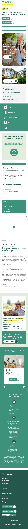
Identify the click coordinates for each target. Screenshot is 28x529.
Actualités (4, 488)
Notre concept (5, 478)
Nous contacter (6, 18)
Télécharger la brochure (8, 506)
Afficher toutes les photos (9, 81)
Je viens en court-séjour (9, 341)
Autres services (6, 211)
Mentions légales (14, 520)
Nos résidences (5, 480)
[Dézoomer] (26, 219)
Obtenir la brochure (7, 22)
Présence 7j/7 (6, 209)
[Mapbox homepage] (3, 240)
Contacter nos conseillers (8, 511)
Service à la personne (8, 206)
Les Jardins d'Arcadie (7, 485)
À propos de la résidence (9, 164)
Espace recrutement (6, 490)
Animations (5, 204)
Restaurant (5, 201)
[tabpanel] (14, 181)
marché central (6, 266)
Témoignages (5, 483)
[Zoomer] (26, 217)
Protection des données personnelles (14, 524)
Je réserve (6, 56)
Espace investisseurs (7, 493)
